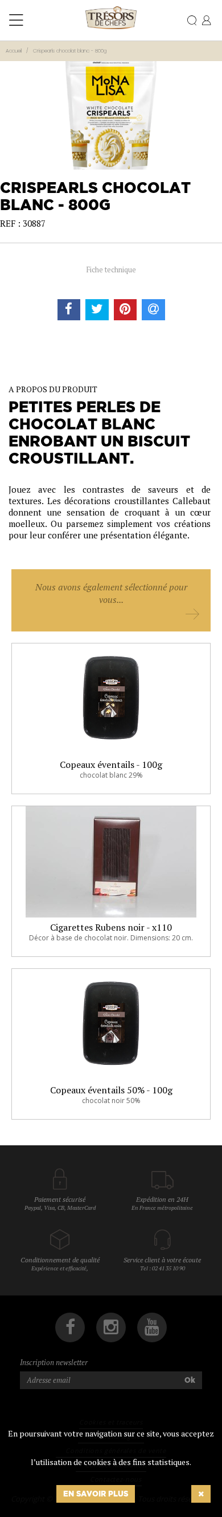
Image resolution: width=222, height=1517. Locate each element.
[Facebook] (70, 1327)
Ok (189, 1380)
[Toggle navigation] (16, 21)
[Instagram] (111, 1327)
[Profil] (206, 21)
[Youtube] (152, 1327)
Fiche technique (111, 269)
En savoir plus (95, 1494)
